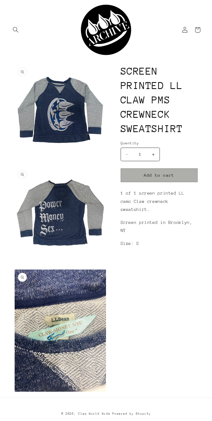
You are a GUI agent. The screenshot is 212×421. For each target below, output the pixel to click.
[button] (15, 29)
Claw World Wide (94, 413)
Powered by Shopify (131, 413)
